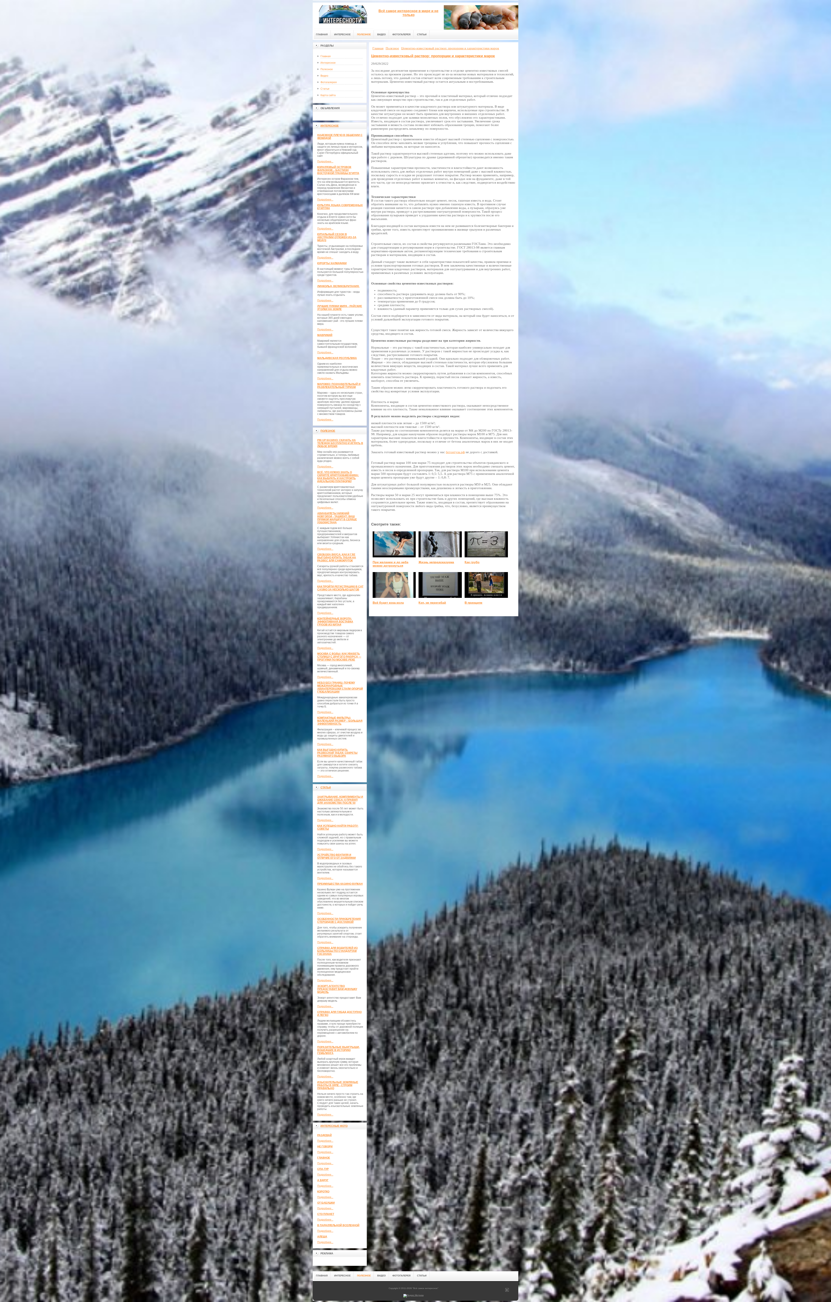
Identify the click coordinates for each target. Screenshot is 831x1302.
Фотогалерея (328, 82)
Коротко (323, 1191)
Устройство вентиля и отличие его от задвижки (336, 856)
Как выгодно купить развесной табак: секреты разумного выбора (337, 752)
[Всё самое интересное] (343, 15)
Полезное (326, 69)
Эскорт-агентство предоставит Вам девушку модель (337, 989)
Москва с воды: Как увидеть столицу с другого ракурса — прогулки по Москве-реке (339, 656)
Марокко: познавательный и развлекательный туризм (339, 386)
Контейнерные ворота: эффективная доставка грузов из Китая (335, 621)
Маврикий (324, 335)
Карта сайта (328, 95)
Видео (324, 75)
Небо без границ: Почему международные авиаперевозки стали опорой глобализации (340, 687)
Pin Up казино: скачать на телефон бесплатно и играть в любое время (340, 443)
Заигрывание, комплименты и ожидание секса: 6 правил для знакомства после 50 (340, 799)
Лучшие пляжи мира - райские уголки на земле (339, 308)
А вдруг (323, 1180)
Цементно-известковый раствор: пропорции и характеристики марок (433, 56)
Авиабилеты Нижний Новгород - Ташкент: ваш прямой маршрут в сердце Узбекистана (337, 518)
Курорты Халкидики (332, 263)
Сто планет (325, 1214)
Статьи (324, 88)
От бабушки (326, 1202)
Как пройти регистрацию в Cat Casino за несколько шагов (340, 588)
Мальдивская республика (337, 358)
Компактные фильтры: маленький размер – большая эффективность (339, 720)
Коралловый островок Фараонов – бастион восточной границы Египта (338, 170)
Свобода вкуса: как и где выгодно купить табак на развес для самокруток (336, 557)
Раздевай (324, 1135)
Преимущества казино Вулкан (340, 883)
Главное (323, 1157)
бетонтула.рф (455, 452)
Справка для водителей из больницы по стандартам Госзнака (337, 951)
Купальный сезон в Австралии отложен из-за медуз (336, 237)
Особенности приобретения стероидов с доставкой (339, 920)
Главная (325, 56)
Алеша (322, 1236)
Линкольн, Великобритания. (338, 286)
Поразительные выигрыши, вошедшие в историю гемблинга (338, 1050)
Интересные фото (334, 1125)
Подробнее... (325, 161)
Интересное (328, 62)
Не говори (325, 1146)
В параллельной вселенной (338, 1225)
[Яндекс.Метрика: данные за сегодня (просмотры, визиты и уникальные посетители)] (413, 1295)
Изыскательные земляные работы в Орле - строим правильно (337, 1085)
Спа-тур (323, 1169)
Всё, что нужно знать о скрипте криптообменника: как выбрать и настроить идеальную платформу (338, 477)
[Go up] (507, 1291)
